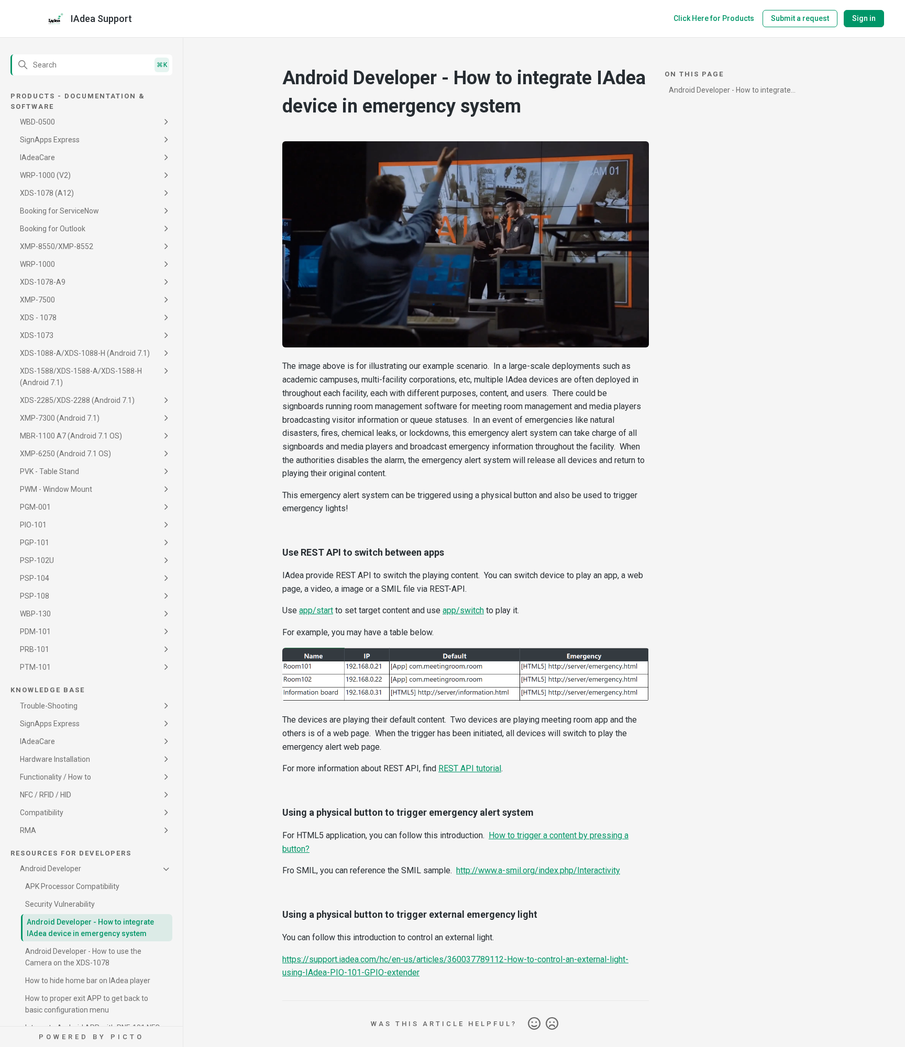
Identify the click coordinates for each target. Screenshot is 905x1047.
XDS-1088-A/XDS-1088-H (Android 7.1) (85, 353)
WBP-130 (35, 614)
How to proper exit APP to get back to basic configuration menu (86, 1004)
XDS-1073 (36, 335)
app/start (316, 610)
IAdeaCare (37, 157)
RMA (28, 830)
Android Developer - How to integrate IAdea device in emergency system (90, 928)
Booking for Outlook (52, 228)
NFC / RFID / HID (45, 795)
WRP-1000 (37, 264)
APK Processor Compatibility (72, 886)
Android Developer (50, 868)
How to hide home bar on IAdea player (87, 980)
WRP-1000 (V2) (45, 175)
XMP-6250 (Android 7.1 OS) (65, 453)
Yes (534, 1024)
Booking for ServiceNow (59, 211)
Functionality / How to (55, 777)
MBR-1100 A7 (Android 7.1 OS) (71, 436)
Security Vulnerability (60, 904)
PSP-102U (37, 560)
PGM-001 (35, 507)
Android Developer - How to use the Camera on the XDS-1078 (83, 957)
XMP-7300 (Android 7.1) (60, 418)
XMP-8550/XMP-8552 (56, 246)
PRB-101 (34, 649)
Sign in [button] (864, 18)
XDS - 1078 (38, 317)
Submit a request (800, 18)
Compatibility (41, 812)
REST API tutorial (469, 768)
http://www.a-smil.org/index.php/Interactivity (538, 870)
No (552, 1024)
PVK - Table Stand (49, 471)
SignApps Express (50, 140)
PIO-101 (33, 525)
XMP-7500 (37, 300)
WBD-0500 (37, 122)
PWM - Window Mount (56, 489)
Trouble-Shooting (49, 706)
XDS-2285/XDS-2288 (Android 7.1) (77, 400)
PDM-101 (35, 631)
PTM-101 (35, 667)
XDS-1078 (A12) (47, 193)
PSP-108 (34, 596)
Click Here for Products (714, 18)
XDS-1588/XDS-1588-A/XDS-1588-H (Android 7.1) (81, 377)
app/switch (463, 610)
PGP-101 (34, 542)
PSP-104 (34, 578)
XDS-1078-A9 (42, 282)
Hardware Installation (55, 759)
